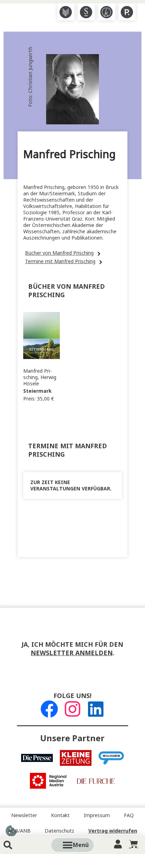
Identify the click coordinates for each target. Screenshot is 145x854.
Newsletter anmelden (72, 653)
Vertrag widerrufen (112, 830)
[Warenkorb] (133, 844)
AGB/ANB (19, 830)
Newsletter (24, 815)
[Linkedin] (96, 709)
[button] (80, 845)
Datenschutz (59, 830)
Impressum (97, 815)
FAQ (129, 815)
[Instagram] (72, 709)
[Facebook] (49, 709)
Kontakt (60, 815)
